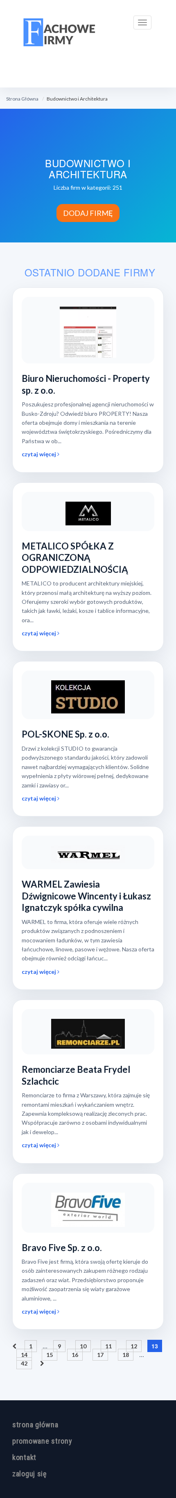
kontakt (24, 1457)
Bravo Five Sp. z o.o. (62, 1247)
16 (75, 1354)
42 (24, 1363)
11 (108, 1346)
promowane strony (42, 1441)
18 (125, 1354)
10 (83, 1346)
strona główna (35, 1424)
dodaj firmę (88, 213)
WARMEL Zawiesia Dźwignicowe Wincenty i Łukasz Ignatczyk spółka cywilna (86, 896)
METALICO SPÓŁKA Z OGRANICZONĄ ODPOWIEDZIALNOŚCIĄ (75, 557)
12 (134, 1346)
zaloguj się (29, 1473)
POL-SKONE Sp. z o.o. (65, 734)
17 (100, 1354)
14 (24, 1354)
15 (49, 1354)
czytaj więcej (39, 454)
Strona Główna (22, 99)
